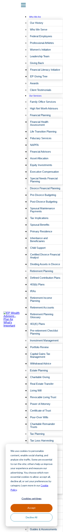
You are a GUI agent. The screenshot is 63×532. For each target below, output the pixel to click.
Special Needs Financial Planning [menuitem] (44, 180)
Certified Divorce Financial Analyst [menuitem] (45, 256)
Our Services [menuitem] (35, 96)
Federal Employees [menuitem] (41, 36)
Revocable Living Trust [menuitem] (43, 397)
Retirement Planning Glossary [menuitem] (41, 316)
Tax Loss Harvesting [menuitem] (42, 440)
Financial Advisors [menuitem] (40, 151)
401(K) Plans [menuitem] (37, 323)
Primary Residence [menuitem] (41, 231)
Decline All (31, 517)
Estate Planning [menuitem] (39, 370)
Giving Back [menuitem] (37, 62)
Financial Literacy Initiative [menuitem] (45, 69)
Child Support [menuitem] (38, 247)
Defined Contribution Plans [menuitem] (45, 277)
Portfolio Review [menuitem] (39, 347)
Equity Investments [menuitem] (41, 164)
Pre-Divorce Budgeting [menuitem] (43, 194)
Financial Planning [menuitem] (40, 115)
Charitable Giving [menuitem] (40, 377)
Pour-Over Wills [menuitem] (39, 417)
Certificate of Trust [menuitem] (40, 410)
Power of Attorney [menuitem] (40, 403)
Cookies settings (31, 498)
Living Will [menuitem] (35, 390)
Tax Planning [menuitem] (37, 433)
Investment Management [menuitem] (44, 340)
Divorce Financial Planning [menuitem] (45, 188)
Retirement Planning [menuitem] (41, 271)
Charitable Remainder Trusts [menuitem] (42, 425)
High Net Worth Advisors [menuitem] (44, 108)
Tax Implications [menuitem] (39, 217)
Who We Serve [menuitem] (38, 29)
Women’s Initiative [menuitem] (40, 49)
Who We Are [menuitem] (35, 17)
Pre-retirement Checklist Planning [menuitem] (44, 332)
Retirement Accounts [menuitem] (42, 307)
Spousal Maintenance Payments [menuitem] (42, 210)
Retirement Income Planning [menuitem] (41, 299)
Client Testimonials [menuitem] (40, 89)
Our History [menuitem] (36, 22)
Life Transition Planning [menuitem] (43, 131)
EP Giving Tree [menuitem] (38, 76)
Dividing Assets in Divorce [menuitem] (45, 264)
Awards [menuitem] (34, 83)
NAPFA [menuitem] (34, 144)
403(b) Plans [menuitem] (37, 284)
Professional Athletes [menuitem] (42, 42)
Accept (31, 507)
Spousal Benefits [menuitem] (39, 224)
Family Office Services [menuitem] (43, 101)
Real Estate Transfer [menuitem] (42, 383)
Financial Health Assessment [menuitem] (39, 123)
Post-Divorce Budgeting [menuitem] (43, 201)
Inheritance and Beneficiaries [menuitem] (39, 240)
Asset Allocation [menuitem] (39, 158)
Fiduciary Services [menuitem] (40, 138)
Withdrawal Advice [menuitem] (40, 363)
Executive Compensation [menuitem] (44, 171)
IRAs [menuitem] (33, 291)
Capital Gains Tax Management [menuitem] (40, 355)
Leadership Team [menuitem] (40, 56)
